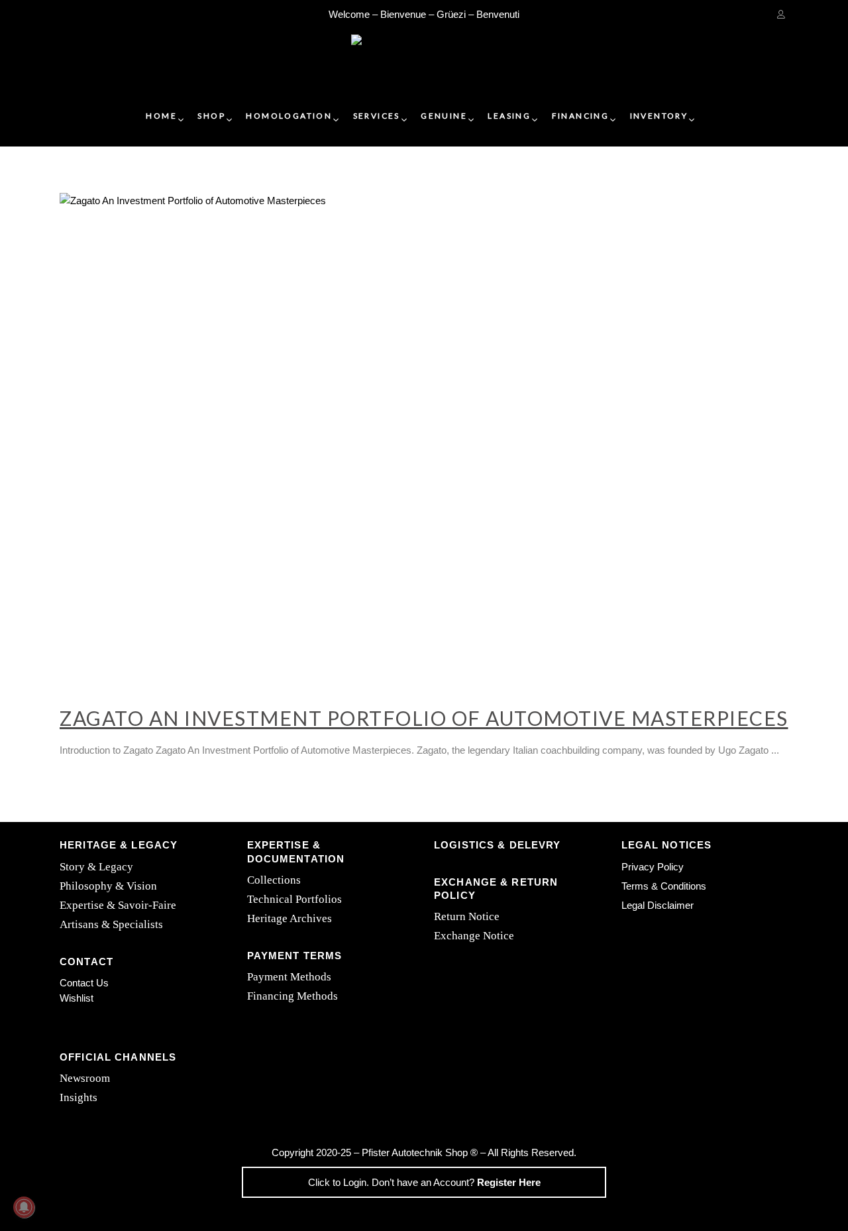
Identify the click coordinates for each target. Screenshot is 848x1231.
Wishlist (76, 998)
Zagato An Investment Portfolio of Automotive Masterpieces (424, 718)
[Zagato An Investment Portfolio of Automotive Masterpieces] (424, 436)
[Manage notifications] (23, 1207)
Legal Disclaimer (657, 905)
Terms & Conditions (663, 886)
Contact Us (84, 982)
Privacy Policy (652, 866)
